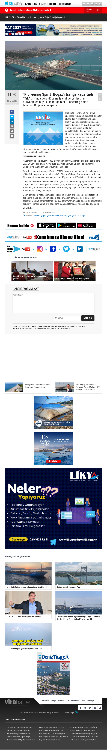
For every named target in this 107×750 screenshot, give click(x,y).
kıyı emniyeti (81, 215)
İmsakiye (90, 701)
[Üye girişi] (95, 707)
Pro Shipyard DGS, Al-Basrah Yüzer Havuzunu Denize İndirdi (82, 730)
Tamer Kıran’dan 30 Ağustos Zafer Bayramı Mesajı (20, 740)
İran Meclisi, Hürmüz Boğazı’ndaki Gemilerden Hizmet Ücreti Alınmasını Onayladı (20, 730)
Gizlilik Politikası (72, 701)
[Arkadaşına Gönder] (12, 126)
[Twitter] (12, 117)
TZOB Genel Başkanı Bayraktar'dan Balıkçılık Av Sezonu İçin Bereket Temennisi (19, 734)
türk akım (55, 215)
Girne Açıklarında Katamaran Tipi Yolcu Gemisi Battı (83, 737)
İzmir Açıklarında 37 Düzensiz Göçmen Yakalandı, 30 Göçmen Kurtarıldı (41, 10)
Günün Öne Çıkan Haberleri (15, 719)
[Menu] (84, 4)
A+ (100, 94)
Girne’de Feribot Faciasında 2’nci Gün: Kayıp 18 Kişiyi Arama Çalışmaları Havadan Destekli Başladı (51, 727)
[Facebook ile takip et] (80, 707)
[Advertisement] (53, 359)
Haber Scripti (69, 713)
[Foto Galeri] (92, 4)
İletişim (61, 701)
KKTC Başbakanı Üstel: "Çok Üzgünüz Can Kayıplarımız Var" (52, 737)
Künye (53, 701)
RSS (83, 701)
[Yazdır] (12, 131)
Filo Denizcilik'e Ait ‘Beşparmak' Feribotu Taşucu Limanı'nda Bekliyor (19, 727)
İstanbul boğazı (65, 215)
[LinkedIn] (12, 121)
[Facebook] (12, 112)
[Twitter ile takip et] (85, 707)
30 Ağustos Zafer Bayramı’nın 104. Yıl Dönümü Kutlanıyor (82, 740)
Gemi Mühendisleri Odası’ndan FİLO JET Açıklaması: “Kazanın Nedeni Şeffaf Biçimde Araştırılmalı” (83, 727)
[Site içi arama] (100, 4)
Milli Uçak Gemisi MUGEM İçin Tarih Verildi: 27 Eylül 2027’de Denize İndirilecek (51, 730)
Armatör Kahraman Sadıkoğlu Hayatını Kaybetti (83, 734)
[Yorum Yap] (12, 136)
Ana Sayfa (45, 701)
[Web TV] (88, 4)
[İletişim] (96, 4)
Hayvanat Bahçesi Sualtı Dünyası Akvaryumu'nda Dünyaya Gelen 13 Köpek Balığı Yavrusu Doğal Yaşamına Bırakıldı (52, 740)
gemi (49, 215)
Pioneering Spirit (40, 215)
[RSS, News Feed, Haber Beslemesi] (90, 707)
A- (100, 99)
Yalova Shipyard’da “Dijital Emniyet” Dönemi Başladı (18, 737)
